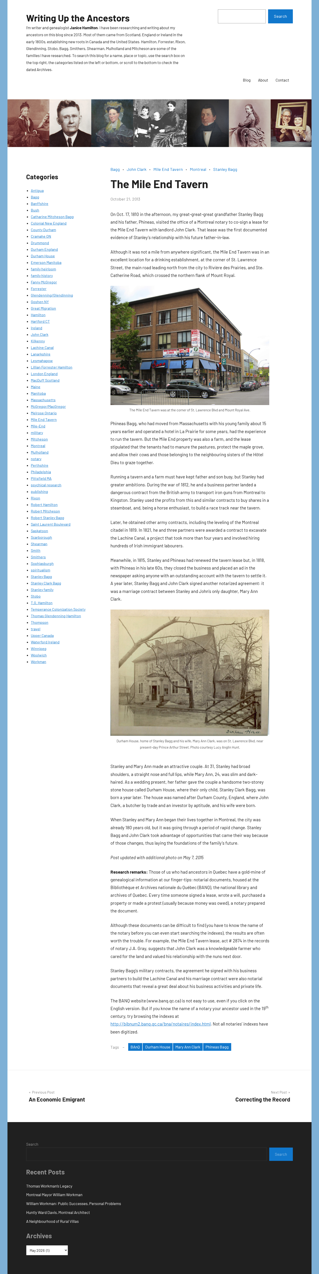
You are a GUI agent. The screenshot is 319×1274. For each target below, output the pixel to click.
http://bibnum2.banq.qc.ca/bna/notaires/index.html (160, 1023)
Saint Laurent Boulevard (51, 524)
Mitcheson (39, 439)
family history (42, 275)
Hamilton (38, 314)
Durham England (44, 249)
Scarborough (41, 537)
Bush (35, 210)
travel (35, 629)
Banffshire (39, 203)
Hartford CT (40, 321)
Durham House (43, 256)
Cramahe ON (41, 236)
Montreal (38, 445)
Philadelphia (41, 472)
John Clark (39, 334)
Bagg (35, 197)
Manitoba (38, 393)
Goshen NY (40, 301)
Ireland (36, 328)
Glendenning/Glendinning (52, 295)
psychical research (46, 485)
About (263, 80)
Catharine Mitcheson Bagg (52, 216)
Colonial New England (49, 223)
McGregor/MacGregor (48, 406)
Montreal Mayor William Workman (54, 1194)
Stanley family (42, 589)
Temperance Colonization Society (58, 609)
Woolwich (39, 655)
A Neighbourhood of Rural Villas (52, 1221)
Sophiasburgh (42, 563)
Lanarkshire (40, 354)
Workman (38, 661)
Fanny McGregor (44, 282)
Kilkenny (38, 341)
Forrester (38, 288)
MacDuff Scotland (45, 380)
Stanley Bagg (41, 576)
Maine (35, 386)
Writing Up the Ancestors (78, 17)
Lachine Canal (42, 347)
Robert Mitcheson (45, 511)
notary (36, 458)
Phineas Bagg (217, 1046)
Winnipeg (38, 648)
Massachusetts (43, 400)
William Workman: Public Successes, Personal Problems (73, 1203)
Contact (282, 80)
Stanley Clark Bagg (46, 583)
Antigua (37, 190)
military (37, 432)
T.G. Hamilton (42, 602)
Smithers (38, 557)
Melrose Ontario (44, 413)
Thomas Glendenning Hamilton (56, 616)
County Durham (43, 229)
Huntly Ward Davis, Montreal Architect (58, 1212)
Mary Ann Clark (187, 1046)
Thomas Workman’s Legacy (49, 1186)
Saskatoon (39, 530)
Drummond (40, 242)
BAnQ (135, 1046)
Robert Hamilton (44, 504)
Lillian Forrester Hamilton (51, 367)
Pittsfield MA (41, 478)
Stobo (36, 596)
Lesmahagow (42, 360)
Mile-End (38, 426)
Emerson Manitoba (46, 262)
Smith (35, 550)
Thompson (39, 622)
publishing (39, 491)
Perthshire (39, 465)
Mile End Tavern (44, 419)
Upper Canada (42, 635)
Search (280, 16)
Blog (247, 80)
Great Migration (43, 308)
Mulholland (40, 452)
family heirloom (43, 269)
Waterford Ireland (45, 642)
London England (44, 373)
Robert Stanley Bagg (47, 517)
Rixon (35, 498)
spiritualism (40, 570)
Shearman (39, 544)
